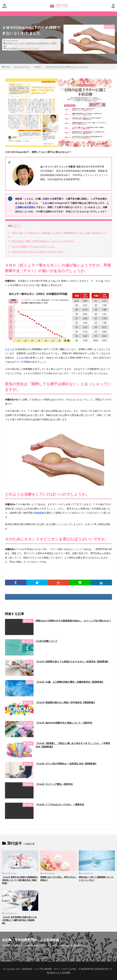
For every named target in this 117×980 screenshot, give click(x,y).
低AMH (35, 43)
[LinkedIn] (101, 582)
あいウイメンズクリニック (28, 48)
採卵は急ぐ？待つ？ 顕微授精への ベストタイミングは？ (96, 878)
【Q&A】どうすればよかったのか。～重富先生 (60, 804)
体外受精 (42, 43)
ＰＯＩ (8, 349)
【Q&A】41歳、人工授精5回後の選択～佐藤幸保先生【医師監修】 (70, 681)
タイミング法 (19, 43)
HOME (7, 67)
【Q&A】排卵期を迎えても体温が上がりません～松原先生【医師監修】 (72, 661)
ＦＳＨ (19, 357)
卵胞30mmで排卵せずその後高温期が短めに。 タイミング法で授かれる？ (73, 620)
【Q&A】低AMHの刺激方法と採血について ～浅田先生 (64, 722)
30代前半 (29, 621)
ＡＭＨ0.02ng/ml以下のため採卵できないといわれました (67, 67)
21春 (7, 48)
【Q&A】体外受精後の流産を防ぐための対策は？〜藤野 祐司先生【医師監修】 (19, 920)
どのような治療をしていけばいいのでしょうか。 (32, 246)
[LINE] (80, 582)
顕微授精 (39, 512)
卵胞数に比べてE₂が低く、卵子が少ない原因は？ (58, 878)
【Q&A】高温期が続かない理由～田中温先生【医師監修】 (66, 702)
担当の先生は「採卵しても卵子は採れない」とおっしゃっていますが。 (42, 241)
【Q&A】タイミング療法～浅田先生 (54, 784)
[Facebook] (15, 582)
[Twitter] (37, 582)
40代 (30, 682)
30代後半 (9, 43)
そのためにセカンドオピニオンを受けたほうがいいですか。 (36, 251)
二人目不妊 (28, 641)
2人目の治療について (47, 641)
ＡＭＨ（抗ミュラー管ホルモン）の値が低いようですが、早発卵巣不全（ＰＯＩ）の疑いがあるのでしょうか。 (57, 234)
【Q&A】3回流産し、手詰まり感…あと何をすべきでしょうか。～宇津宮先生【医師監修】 (73, 745)
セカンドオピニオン (22, 67)
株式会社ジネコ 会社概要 (58, 972)
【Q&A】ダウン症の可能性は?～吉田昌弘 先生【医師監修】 (66, 763)
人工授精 (28, 43)
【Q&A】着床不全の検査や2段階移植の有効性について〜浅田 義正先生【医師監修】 (20, 880)
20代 (30, 662)
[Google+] (58, 582)
